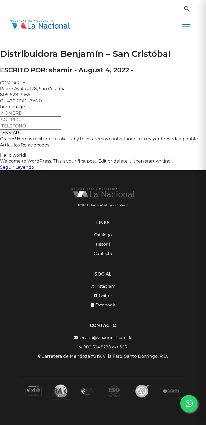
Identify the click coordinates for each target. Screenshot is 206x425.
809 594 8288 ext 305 (104, 347)
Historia (103, 244)
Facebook (104, 305)
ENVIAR (10, 132)
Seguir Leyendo (17, 167)
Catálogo (103, 234)
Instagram (104, 286)
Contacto (103, 253)
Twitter (104, 295)
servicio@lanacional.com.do (105, 337)
